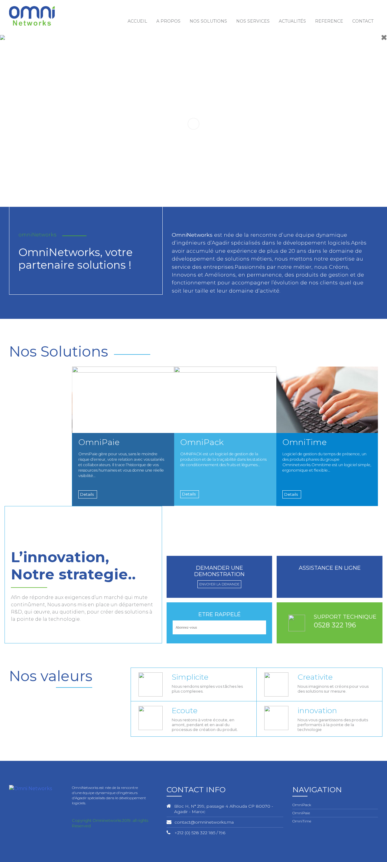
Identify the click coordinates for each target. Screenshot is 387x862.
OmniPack (301, 805)
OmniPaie (301, 813)
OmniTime (301, 821)
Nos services (253, 21)
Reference (329, 21)
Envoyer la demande (219, 584)
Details (87, 494)
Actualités (292, 21)
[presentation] (371, 361)
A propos (168, 21)
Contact (362, 21)
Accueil (137, 21)
